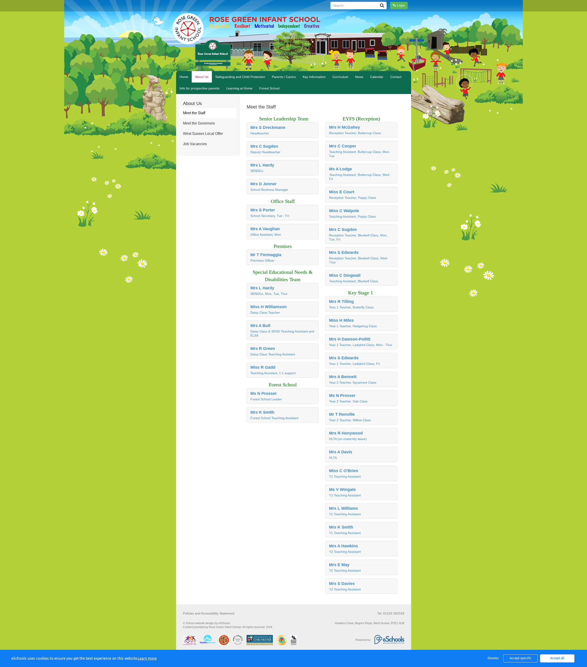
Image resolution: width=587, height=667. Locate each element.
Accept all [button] (557, 658)
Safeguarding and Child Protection (240, 77)
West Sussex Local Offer (203, 134)
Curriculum (340, 77)
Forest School (269, 88)
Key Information (314, 77)
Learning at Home (239, 88)
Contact (395, 77)
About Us (201, 77)
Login (400, 5)
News (359, 77)
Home (184, 77)
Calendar (376, 77)
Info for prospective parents (199, 88)
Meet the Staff (194, 113)
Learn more (147, 658)
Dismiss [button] (493, 658)
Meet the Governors (199, 123)
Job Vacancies (195, 144)
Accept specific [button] (520, 658)
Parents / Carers (284, 77)
